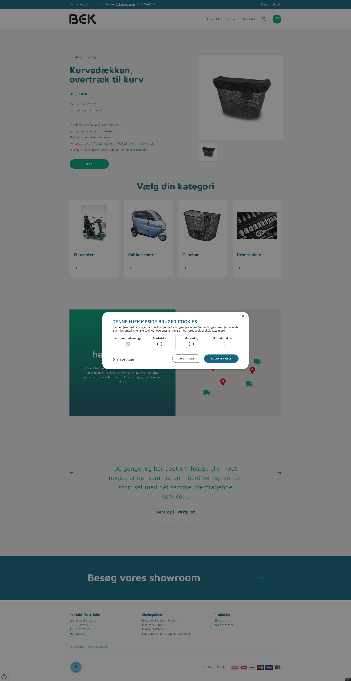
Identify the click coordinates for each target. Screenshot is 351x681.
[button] (123, 359)
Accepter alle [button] (221, 358)
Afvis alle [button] (186, 358)
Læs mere (218, 330)
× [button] (242, 316)
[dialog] (175, 340)
